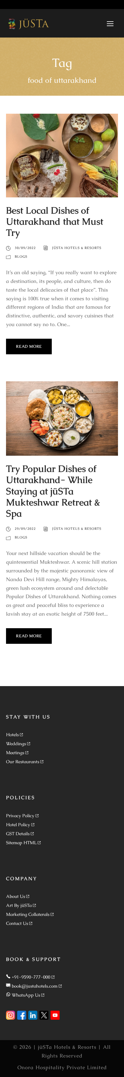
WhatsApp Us (26, 995)
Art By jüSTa (19, 905)
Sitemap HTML (21, 842)
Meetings (15, 752)
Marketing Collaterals (27, 914)
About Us (15, 896)
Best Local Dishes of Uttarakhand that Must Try (54, 221)
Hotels (12, 734)
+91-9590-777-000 (31, 977)
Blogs (21, 256)
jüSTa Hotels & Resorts (76, 248)
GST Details (17, 833)
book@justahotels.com (34, 986)
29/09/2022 (25, 528)
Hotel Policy (18, 824)
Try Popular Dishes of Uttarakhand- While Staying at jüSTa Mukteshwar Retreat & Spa (53, 491)
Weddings (16, 743)
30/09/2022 (25, 248)
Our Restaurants (22, 761)
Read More (29, 346)
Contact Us (17, 923)
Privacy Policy (20, 815)
